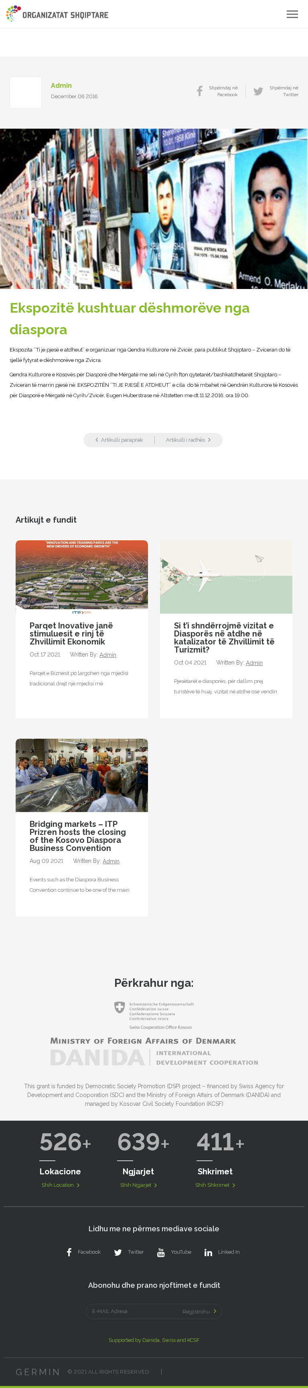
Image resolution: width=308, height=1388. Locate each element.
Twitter (136, 1252)
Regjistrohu (196, 1312)
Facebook (89, 1252)
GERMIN (38, 1372)
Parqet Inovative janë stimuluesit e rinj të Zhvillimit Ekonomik (71, 634)
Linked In (229, 1252)
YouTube (181, 1252)
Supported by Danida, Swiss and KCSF (154, 1340)
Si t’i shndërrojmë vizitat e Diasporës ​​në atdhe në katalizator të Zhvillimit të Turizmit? (224, 638)
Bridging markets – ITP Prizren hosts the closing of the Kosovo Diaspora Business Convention (78, 836)
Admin (61, 85)
